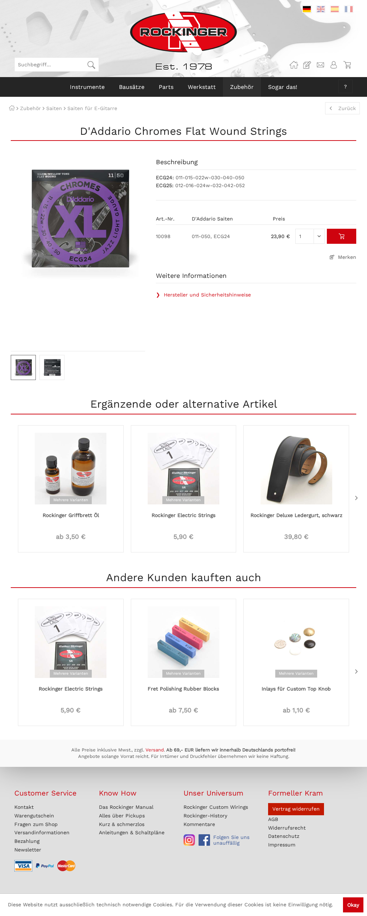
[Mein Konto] (333, 65)
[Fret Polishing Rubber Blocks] (184, 641)
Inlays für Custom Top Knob (296, 689)
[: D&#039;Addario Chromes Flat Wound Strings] (23, 367)
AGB (273, 819)
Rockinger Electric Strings (183, 515)
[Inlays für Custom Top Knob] (296, 641)
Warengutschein (34, 815)
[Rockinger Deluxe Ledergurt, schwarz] (296, 468)
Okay (353, 905)
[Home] (11, 108)
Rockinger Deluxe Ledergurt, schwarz (296, 515)
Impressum (281, 845)
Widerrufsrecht (287, 828)
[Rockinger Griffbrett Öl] (71, 468)
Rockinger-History (205, 815)
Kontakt (24, 807)
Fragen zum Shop (36, 824)
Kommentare (199, 824)
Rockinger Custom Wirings (216, 807)
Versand (155, 750)
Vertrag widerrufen (296, 809)
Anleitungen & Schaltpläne (132, 832)
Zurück (347, 108)
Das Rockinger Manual (126, 807)
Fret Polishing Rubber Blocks (183, 689)
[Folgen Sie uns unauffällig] (189, 840)
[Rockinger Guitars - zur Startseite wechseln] (183, 31)
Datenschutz (283, 836)
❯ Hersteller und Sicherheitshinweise (203, 295)
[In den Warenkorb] (342, 236)
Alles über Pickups (122, 815)
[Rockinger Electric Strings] (184, 468)
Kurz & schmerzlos (121, 824)
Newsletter (27, 850)
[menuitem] (56, 64)
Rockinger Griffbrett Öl (71, 515)
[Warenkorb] (347, 65)
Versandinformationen (42, 832)
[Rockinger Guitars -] (294, 65)
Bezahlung (26, 841)
